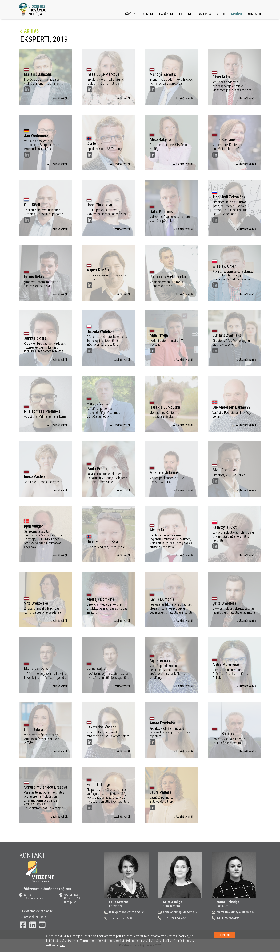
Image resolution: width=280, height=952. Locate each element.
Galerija (204, 14)
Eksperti (185, 14)
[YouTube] (42, 925)
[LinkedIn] (32, 925)
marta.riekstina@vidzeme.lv (235, 912)
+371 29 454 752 (174, 918)
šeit (62, 945)
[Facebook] (23, 925)
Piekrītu (225, 935)
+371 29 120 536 (120, 918)
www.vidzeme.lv (35, 917)
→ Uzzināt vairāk (57, 98)
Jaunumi (147, 14)
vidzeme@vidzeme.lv (38, 911)
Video (221, 14)
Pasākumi (166, 14)
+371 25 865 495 (228, 918)
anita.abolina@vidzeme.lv (180, 912)
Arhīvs (236, 14)
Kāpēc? (129, 14)
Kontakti (254, 14)
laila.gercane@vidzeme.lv (126, 912)
